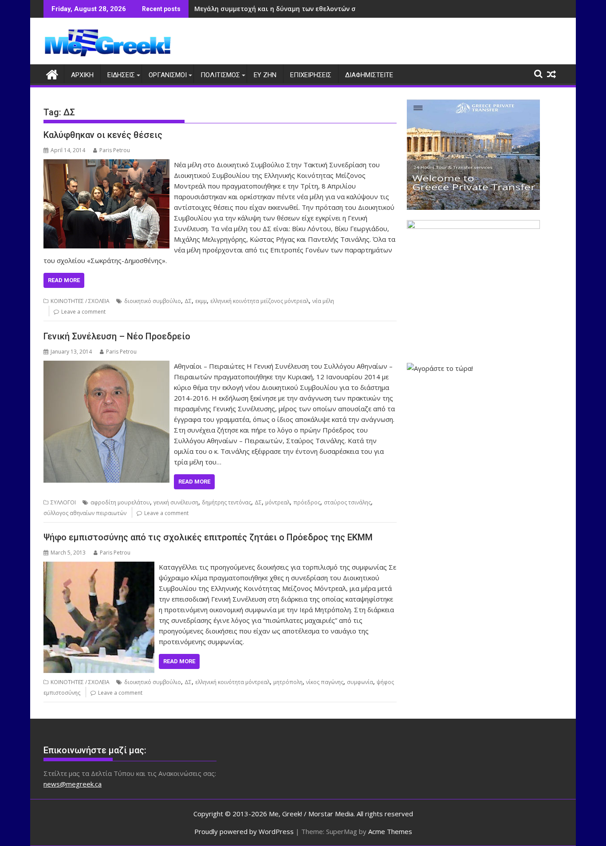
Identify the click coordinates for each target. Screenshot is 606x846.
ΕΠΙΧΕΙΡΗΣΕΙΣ (310, 75)
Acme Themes (390, 831)
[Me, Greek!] (52, 73)
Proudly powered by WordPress (244, 831)
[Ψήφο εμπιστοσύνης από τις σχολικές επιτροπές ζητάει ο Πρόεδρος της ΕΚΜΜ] (98, 567)
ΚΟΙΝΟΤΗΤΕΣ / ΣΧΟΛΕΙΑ (80, 301)
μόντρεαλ (277, 502)
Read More (64, 280)
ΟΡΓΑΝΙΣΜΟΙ (168, 75)
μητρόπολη (288, 682)
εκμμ (201, 301)
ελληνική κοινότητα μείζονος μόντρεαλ (259, 301)
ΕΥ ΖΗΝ (265, 75)
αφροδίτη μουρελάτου (120, 502)
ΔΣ (188, 301)
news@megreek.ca (72, 783)
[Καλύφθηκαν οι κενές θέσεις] (106, 164)
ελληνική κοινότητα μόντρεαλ (232, 682)
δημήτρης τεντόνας (226, 502)
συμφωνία (360, 682)
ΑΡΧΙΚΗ (82, 75)
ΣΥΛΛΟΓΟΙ (63, 502)
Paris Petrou (114, 150)
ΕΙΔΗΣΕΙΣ (121, 75)
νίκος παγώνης (324, 682)
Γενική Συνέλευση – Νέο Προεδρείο (116, 336)
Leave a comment (83, 311)
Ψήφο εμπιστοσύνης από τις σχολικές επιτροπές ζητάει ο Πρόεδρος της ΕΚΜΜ (208, 537)
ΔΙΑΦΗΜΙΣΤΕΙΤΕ (369, 75)
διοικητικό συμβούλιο (152, 301)
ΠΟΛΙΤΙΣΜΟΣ (220, 75)
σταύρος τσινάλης (347, 502)
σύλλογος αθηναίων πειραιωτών (84, 513)
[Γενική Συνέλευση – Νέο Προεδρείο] (106, 366)
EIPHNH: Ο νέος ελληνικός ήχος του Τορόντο (264, 8)
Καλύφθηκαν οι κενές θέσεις (102, 135)
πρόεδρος (306, 502)
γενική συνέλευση (175, 502)
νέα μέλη (323, 301)
